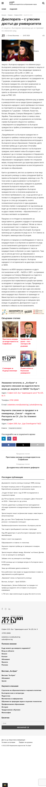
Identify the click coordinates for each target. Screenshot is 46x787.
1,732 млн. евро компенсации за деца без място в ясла (21, 594)
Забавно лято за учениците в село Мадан (16, 558)
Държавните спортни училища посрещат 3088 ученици (21, 483)
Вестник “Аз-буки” (9, 675)
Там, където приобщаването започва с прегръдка (19, 529)
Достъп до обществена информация (13, 740)
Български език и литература (13, 693)
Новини (10, 15)
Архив (4, 681)
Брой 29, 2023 (28, 15)
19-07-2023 (26, 35)
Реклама (5, 665)
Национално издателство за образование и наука (23, 4)
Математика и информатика (12, 699)
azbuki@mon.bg (36, 405)
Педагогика (6, 696)
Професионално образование (13, 704)
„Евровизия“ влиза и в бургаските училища (17, 578)
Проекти (5, 662)
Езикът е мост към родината (12, 539)
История (5, 707)
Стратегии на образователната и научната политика (21, 690)
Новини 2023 (18, 15)
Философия (6, 712)
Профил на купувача (25, 742)
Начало (4, 15)
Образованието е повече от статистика (15, 542)
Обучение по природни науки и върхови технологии (22, 701)
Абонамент (6, 659)
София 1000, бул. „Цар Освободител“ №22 (24, 424)
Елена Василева (13, 35)
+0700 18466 (6, 633)
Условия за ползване (8, 742)
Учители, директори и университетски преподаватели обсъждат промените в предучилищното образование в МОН (21, 507)
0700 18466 (14, 400)
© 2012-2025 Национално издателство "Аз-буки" (16, 745)
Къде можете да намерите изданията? (16, 648)
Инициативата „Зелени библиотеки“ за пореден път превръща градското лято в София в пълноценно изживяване (20, 587)
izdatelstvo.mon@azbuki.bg (17, 405)
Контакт (4, 656)
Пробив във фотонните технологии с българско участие (21, 525)
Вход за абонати (8, 651)
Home (4, 9)
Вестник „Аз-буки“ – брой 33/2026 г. (14, 581)
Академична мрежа (15, 428)
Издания (13, 9)
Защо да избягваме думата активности (15, 568)
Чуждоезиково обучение (11, 710)
